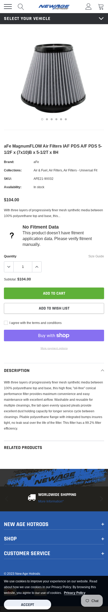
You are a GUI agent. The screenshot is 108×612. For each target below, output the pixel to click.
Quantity (10, 256)
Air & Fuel (40, 170)
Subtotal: (10, 279)
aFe (36, 162)
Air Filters (55, 170)
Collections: (13, 170)
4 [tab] (56, 119)
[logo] (54, 6)
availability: (12, 187)
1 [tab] (42, 119)
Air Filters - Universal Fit (80, 170)
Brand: (9, 162)
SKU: (8, 179)
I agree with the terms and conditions (35, 323)
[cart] (101, 6)
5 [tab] (61, 119)
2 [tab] (47, 119)
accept (27, 605)
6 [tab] (66, 119)
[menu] (8, 6)
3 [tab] (52, 119)
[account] (88, 6)
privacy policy (74, 593)
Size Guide (96, 256)
